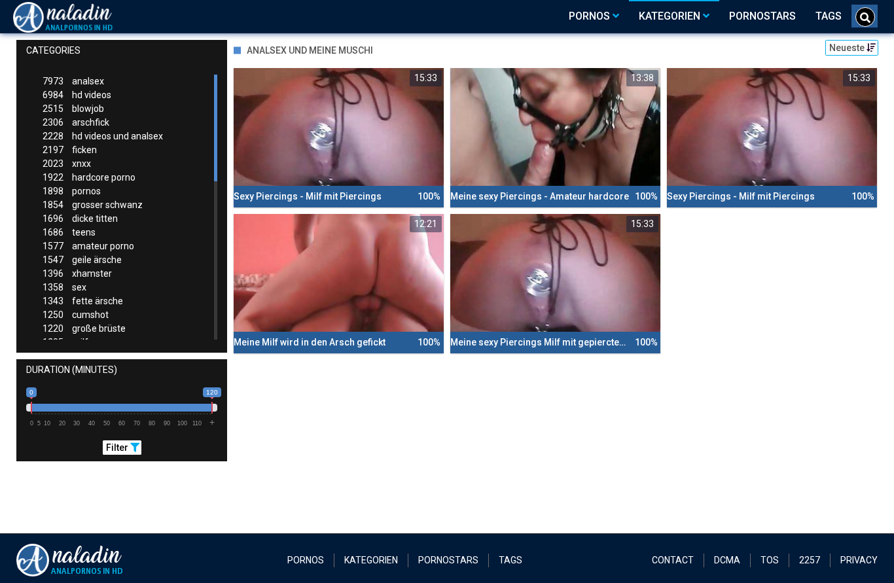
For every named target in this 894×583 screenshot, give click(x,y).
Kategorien (371, 560)
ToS (769, 560)
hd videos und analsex (103, 136)
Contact (673, 560)
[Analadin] (79, 16)
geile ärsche (82, 260)
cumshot (76, 314)
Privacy (859, 560)
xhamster (77, 273)
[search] (865, 17)
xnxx (67, 163)
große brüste (84, 328)
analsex (73, 81)
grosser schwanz (93, 205)
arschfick (76, 122)
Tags (510, 560)
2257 (809, 560)
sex (64, 287)
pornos (72, 191)
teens (69, 232)
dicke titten (80, 218)
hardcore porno (89, 177)
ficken (70, 150)
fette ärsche (83, 301)
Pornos (305, 560)
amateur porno (88, 246)
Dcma (727, 560)
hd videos (77, 95)
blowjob (73, 108)
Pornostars (448, 560)
